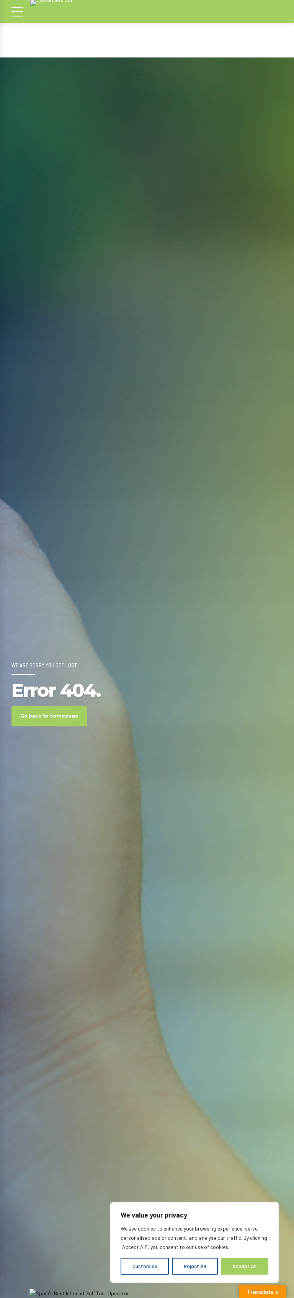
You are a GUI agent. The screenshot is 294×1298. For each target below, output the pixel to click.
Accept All (244, 1266)
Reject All (195, 1266)
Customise (144, 1266)
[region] (194, 1242)
